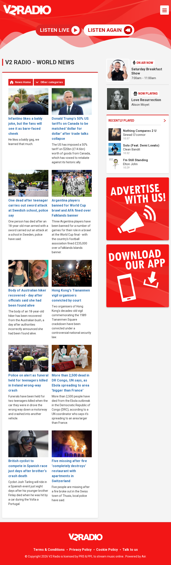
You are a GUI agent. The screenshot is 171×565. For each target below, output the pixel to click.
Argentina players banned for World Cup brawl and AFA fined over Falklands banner (71, 207)
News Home (23, 82)
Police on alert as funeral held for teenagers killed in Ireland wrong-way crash (28, 382)
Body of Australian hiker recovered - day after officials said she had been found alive (27, 297)
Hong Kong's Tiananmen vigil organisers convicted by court (71, 295)
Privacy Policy (80, 550)
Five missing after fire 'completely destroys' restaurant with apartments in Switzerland (69, 471)
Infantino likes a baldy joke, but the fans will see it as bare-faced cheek (25, 126)
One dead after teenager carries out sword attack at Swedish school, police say (28, 207)
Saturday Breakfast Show (146, 71)
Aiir (144, 556)
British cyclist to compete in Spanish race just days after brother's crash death (27, 468)
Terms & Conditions (49, 550)
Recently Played (121, 120)
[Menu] (164, 10)
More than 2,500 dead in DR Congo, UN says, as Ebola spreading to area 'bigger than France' (70, 382)
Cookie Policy (107, 550)
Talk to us (130, 550)
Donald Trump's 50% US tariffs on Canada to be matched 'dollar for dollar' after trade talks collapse (70, 129)
